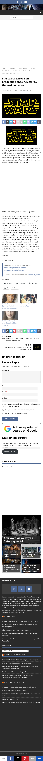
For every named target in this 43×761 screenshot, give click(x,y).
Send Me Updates (10, 452)
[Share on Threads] (39, 122)
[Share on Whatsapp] (25, 122)
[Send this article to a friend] (18, 122)
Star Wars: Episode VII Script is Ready (27, 305)
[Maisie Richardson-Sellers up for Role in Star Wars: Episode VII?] (10, 298)
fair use (26, 608)
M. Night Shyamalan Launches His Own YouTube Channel (20, 621)
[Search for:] (21, 17)
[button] (40, 12)
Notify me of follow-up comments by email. (19, 410)
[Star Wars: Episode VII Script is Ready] (28, 298)
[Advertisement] (21, 44)
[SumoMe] (39, 758)
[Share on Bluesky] (35, 122)
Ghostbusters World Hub (14, 655)
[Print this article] (21, 122)
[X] (18, 758)
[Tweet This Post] (7, 122)
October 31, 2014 (34, 275)
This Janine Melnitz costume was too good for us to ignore (20, 660)
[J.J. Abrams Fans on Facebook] (17, 2)
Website (5, 398)
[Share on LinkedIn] (11, 122)
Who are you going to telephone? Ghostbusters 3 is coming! (21, 702)
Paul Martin (24, 90)
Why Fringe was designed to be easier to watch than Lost (12, 568)
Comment (5, 370)
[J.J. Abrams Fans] (21, 9)
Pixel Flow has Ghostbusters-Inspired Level (15, 672)
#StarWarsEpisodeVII (11, 268)
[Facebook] (10, 758)
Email (4, 392)
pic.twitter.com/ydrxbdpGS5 (14, 270)
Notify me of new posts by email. (16, 413)
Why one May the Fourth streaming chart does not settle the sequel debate (31, 568)
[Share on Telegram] (32, 122)
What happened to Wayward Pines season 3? (16, 630)
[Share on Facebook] (4, 122)
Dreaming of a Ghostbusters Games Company (16, 663)
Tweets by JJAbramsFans (10, 467)
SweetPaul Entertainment (14, 682)
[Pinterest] (25, 758)
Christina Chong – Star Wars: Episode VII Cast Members (9, 323)
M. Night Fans (9, 616)
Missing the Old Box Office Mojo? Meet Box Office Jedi (19, 687)
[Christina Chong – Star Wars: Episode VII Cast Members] (10, 315)
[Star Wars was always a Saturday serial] (21, 529)
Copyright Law (6, 610)
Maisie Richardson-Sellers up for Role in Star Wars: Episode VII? (9, 306)
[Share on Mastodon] (28, 122)
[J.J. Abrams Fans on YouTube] (25, 2)
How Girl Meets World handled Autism (14, 690)
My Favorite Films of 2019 (10, 699)
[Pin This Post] (14, 122)
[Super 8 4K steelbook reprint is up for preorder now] (31, 551)
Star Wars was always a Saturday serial (18, 539)
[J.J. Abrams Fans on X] (21, 2)
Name (4, 386)
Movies (12, 69)
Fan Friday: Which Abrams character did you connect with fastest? (11, 554)
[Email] (32, 758)
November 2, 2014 (10, 90)
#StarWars (22, 268)
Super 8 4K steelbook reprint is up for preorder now (31, 555)
